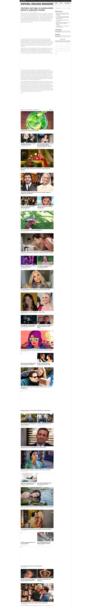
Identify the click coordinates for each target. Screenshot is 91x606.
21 (64, 48)
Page (61, 3)
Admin (22, 11)
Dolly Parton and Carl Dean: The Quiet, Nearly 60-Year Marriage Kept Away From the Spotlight (62, 14)
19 (60, 48)
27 (62, 50)
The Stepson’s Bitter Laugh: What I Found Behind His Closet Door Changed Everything (63, 23)
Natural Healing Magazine (37, 4)
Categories (67, 3)
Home (56, 3)
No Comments (35, 11)
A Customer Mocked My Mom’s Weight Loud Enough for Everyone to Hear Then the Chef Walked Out (62, 17)
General (30, 11)
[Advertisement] (37, 30)
